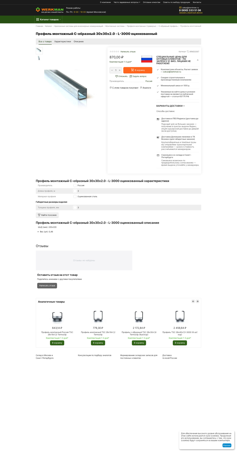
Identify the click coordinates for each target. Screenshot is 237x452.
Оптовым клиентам (151, 2)
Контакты (197, 2)
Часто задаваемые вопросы (126, 2)
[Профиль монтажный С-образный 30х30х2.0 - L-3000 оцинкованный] (73, 92)
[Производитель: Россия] (146, 59)
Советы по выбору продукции (176, 2)
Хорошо (227, 445)
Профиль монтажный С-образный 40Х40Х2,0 (132, 333)
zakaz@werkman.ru (190, 7)
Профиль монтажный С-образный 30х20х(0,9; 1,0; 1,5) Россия (91, 333)
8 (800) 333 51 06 (190, 10)
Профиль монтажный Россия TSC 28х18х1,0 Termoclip (172, 333)
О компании (105, 2)
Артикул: (182, 51)
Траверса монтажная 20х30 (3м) (50, 332)
